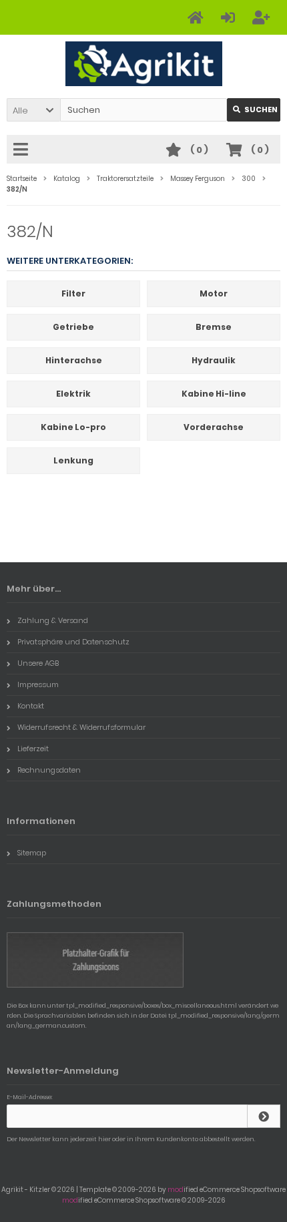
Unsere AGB (38, 663)
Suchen (253, 110)
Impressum (38, 684)
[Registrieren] (263, 17)
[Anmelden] (230, 17)
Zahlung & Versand (52, 620)
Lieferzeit (33, 748)
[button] (33, 110)
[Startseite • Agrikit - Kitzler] (143, 63)
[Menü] (22, 150)
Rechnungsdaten (49, 770)
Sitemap (31, 852)
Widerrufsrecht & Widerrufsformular (81, 727)
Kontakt (30, 705)
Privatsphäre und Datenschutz (73, 641)
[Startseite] (198, 17)
